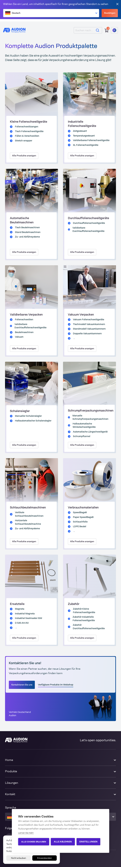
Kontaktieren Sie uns (21, 684)
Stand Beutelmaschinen (27, 232)
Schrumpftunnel (81, 436)
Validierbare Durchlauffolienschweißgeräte (88, 229)
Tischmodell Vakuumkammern (89, 324)
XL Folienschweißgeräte (85, 145)
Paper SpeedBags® (83, 517)
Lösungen (11, 783)
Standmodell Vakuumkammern (89, 328)
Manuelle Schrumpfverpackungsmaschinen (90, 417)
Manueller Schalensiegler (28, 416)
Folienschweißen (24, 319)
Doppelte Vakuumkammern (87, 333)
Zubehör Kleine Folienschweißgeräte (84, 610)
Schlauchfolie (80, 521)
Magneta (19, 608)
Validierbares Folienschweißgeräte (91, 140)
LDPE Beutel (79, 526)
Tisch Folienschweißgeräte (29, 131)
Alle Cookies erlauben (33, 842)
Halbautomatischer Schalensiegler (33, 420)
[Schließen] (117, 4)
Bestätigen (109, 13)
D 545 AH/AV (22, 622)
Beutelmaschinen (24, 332)
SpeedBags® (80, 512)
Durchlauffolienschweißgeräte (89, 223)
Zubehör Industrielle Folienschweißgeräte (84, 618)
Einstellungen (88, 841)
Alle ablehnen (63, 841)
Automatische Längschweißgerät (90, 431)
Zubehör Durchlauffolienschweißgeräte (89, 626)
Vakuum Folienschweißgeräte (88, 319)
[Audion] (14, 30)
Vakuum (19, 336)
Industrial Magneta (25, 613)
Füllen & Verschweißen (27, 135)
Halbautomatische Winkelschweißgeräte (84, 425)
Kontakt (10, 794)
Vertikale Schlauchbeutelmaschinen (29, 514)
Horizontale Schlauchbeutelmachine (28, 522)
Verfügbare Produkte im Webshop (55, 684)
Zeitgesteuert (80, 131)
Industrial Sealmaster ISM (28, 618)
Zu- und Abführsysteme (27, 236)
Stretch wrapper (23, 140)
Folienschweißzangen (26, 126)
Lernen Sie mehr (26, 833)
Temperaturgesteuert (84, 135)
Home (9, 760)
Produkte (11, 771)
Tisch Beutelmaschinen (27, 227)
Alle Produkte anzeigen (24, 155)
